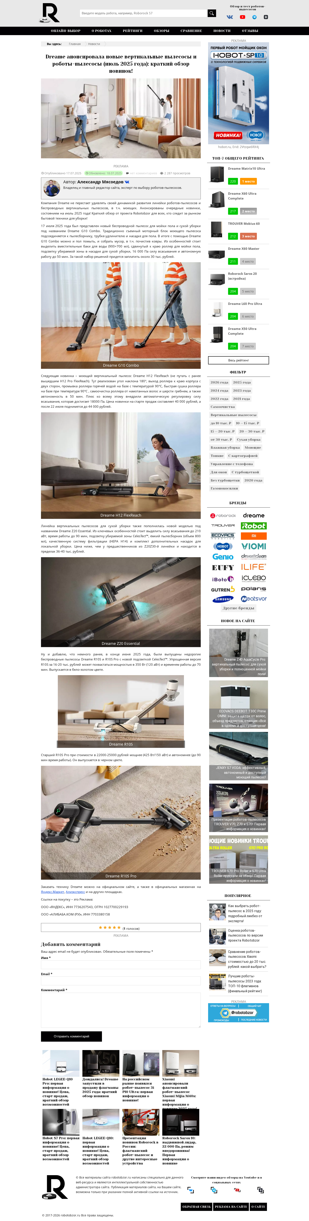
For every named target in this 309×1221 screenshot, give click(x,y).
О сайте (258, 1206)
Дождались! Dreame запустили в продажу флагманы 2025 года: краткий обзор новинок (100, 1087)
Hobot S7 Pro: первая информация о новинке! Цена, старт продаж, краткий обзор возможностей (60, 1148)
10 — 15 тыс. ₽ (247, 423)
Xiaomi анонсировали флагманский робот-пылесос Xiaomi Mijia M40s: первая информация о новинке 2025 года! (179, 1094)
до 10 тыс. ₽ (221, 423)
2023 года (242, 391)
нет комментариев (143, 173)
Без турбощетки (225, 480)
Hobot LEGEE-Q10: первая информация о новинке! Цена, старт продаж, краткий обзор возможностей (98, 1150)
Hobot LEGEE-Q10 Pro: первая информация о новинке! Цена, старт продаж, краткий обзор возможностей (57, 1091)
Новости (222, 31)
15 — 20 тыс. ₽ (223, 431)
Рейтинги (133, 31)
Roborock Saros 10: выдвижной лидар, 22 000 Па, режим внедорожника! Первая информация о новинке (179, 1150)
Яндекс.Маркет (52, 892)
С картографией (243, 456)
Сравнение (191, 31)
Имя (46, 957)
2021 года (241, 399)
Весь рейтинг (238, 360)
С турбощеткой (245, 472)
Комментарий (54, 990)
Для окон (219, 472)
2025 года (242, 382)
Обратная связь (196, 1206)
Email (46, 974)
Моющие (253, 448)
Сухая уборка (248, 440)
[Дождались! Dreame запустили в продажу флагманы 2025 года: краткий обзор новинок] (100, 1075)
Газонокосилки (224, 488)
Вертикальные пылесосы (233, 415)
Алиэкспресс (75, 892)
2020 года (253, 480)
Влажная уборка (225, 448)
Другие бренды (238, 608)
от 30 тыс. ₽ (221, 440)
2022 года (219, 399)
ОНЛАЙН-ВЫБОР (65, 31)
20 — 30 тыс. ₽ (251, 431)
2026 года (219, 382)
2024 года (219, 391)
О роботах (101, 31)
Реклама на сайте (231, 1206)
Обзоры (161, 31)
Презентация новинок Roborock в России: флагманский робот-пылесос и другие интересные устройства (140, 1150)
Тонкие (217, 456)
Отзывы (250, 31)
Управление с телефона (232, 464)
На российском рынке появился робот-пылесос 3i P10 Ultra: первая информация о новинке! (138, 1089)
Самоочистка (223, 407)
